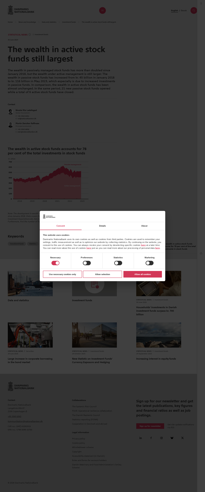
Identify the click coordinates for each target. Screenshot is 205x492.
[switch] (87, 263)
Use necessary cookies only (62, 274)
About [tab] (144, 226)
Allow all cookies (142, 274)
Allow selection (102, 274)
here (143, 245)
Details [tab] (102, 226)
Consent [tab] (60, 226)
